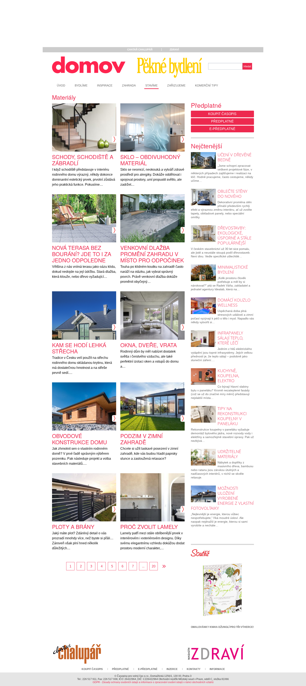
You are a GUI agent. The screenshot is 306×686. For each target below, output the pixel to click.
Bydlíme (81, 85)
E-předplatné (222, 129)
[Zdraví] (216, 651)
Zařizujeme (176, 85)
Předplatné (222, 121)
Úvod (61, 85)
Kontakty (193, 669)
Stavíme (151, 85)
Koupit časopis (222, 114)
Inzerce (172, 669)
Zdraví (174, 49)
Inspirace (104, 85)
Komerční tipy (206, 85)
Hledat (247, 66)
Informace (217, 669)
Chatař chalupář (140, 49)
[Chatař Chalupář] (77, 651)
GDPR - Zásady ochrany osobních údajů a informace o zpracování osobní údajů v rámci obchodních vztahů (153, 682)
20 (153, 566)
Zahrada (129, 85)
